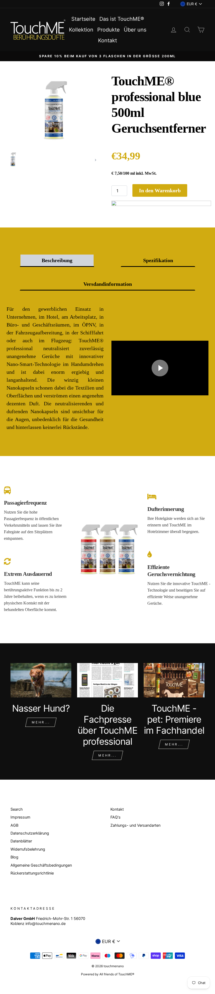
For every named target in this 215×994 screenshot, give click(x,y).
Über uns (135, 30)
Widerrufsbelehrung (27, 849)
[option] (107, 56)
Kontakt (107, 40)
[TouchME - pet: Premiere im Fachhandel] (174, 680)
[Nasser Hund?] (40, 680)
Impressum (20, 817)
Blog (14, 857)
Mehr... (41, 722)
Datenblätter (21, 841)
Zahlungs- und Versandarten (135, 825)
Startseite (83, 19)
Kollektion (81, 30)
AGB (14, 825)
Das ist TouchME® (121, 19)
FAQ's (115, 817)
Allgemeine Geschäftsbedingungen (41, 865)
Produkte (108, 30)
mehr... (174, 744)
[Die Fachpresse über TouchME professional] (107, 680)
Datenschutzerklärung (29, 833)
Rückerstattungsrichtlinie (32, 873)
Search (16, 809)
